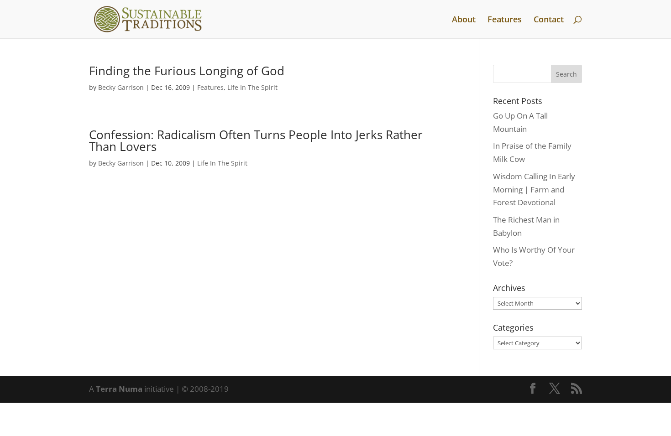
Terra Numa (119, 389)
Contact (549, 20)
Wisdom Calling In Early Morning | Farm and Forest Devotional (534, 189)
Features (505, 20)
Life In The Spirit (252, 87)
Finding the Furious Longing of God (186, 70)
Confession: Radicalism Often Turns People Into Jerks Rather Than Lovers (256, 140)
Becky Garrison (121, 87)
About (464, 20)
